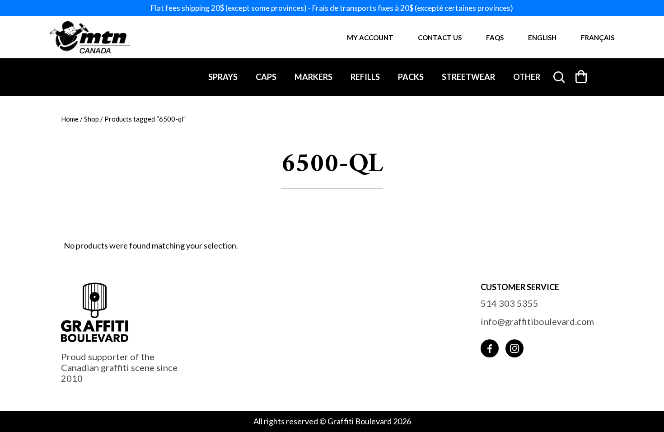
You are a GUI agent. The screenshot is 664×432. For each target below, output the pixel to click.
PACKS (411, 77)
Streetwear (468, 77)
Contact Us (440, 37)
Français (597, 37)
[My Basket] (581, 76)
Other (526, 77)
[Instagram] (514, 348)
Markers (313, 77)
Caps (266, 77)
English (542, 37)
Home (70, 119)
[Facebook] (490, 348)
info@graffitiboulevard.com (537, 321)
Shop (91, 119)
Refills (365, 77)
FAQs (495, 37)
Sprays (223, 77)
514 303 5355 (509, 303)
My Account (370, 37)
